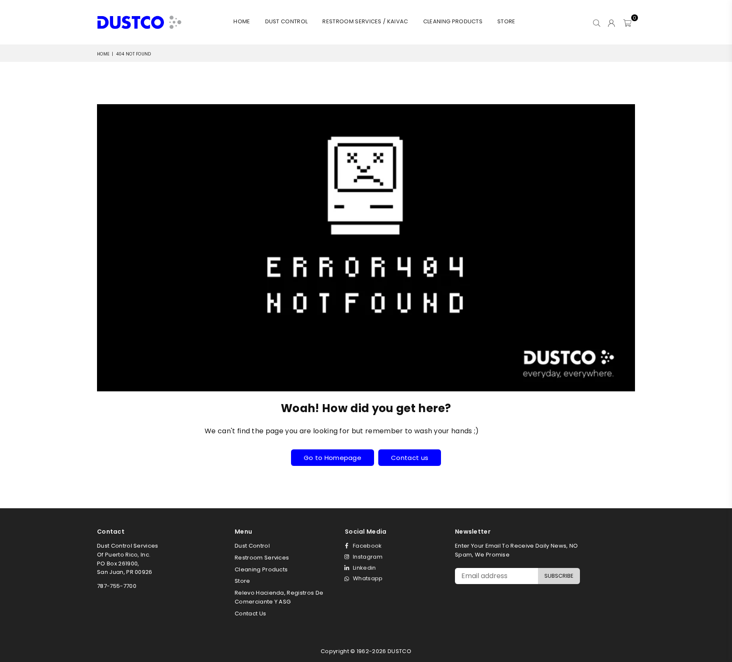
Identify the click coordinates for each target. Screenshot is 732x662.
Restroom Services (262, 558)
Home (241, 21)
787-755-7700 (116, 586)
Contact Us (250, 613)
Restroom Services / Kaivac (365, 21)
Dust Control (286, 21)
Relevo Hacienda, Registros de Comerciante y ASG (279, 597)
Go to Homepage (332, 457)
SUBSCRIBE (559, 576)
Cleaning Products (452, 21)
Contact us (409, 457)
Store (506, 21)
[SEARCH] (596, 22)
